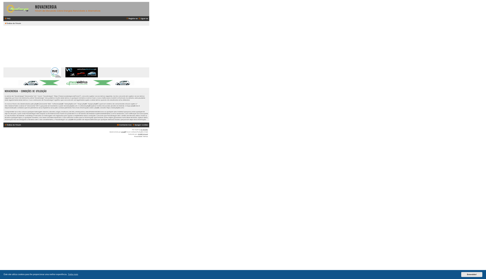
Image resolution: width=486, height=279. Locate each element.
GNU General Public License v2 (15, 106)
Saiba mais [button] (73, 274)
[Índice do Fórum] (18, 9)
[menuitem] (7, 18)
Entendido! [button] (472, 274)
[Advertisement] (79, 44)
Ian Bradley (144, 130)
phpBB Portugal (143, 134)
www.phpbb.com (72, 106)
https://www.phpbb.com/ (115, 108)
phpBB (123, 132)
